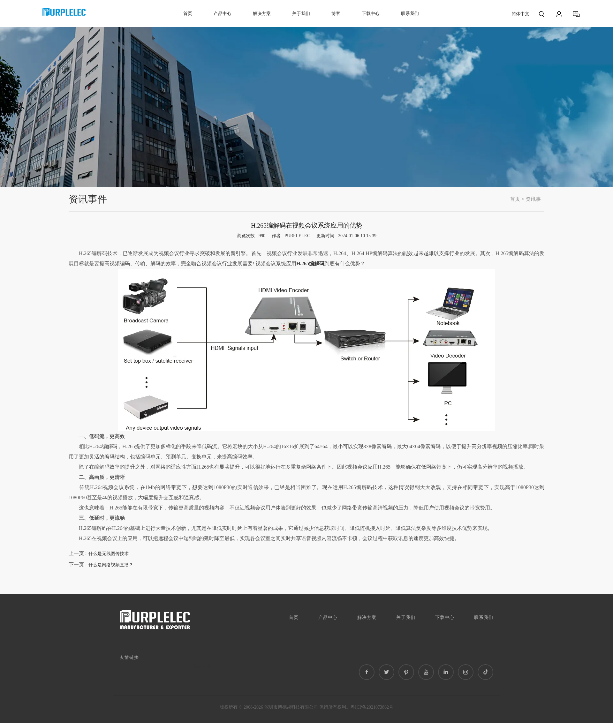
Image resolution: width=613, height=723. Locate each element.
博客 (335, 13)
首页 (187, 13)
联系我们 (410, 13)
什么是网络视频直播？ (110, 564)
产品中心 (222, 13)
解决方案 (262, 13)
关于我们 (301, 13)
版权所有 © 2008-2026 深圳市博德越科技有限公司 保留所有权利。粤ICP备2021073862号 (306, 707)
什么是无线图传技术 (108, 553)
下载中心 (371, 13)
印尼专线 (202, 666)
